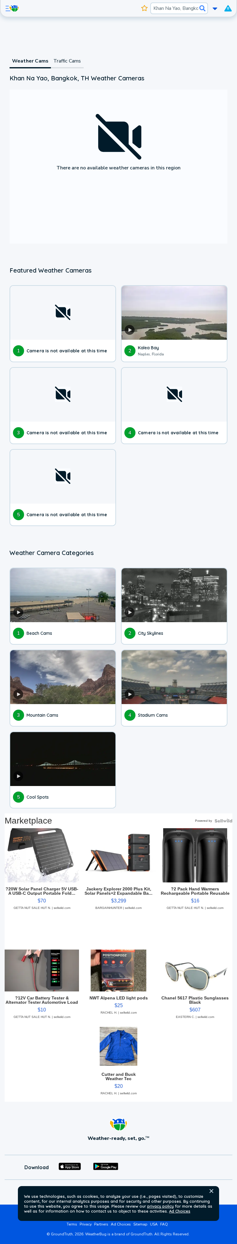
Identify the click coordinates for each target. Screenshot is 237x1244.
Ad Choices (179, 1211)
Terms (72, 1224)
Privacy (86, 1224)
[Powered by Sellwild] (223, 821)
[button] (211, 1191)
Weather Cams (30, 61)
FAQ (164, 1224)
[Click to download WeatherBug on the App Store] (70, 1167)
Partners (101, 1224)
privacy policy (160, 1206)
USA (154, 1224)
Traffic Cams (67, 61)
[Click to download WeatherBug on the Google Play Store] (105, 1167)
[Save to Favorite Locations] (144, 8)
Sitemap (140, 1224)
